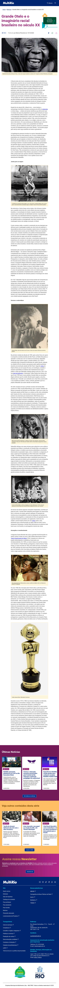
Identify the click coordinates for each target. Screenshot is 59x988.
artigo (42, 366)
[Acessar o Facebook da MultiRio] (49, 882)
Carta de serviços (8, 925)
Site (4, 888)
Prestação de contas (8, 936)
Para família (6, 907)
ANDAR (32, 891)
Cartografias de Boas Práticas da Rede (40, 894)
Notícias (9, 9)
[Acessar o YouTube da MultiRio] (40, 882)
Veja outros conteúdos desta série (20, 805)
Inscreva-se (30, 871)
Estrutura (5, 894)
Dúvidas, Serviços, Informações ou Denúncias (41, 950)
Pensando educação (8, 913)
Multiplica (33, 900)
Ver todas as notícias (29, 796)
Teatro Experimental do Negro (19, 538)
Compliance (6, 928)
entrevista (45, 109)
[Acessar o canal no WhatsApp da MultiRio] (52, 882)
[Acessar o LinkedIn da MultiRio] (55, 882)
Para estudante (7, 905)
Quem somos (6, 891)
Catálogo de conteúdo (9, 899)
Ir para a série (29, 850)
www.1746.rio (38, 957)
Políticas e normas (8, 933)
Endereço (33, 921)
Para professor (7, 902)
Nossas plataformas (36, 888)
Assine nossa (19, 859)
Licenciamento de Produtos (10, 916)
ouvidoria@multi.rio (35, 936)
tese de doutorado (18, 373)
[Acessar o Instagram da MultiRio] (43, 882)
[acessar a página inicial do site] (8, 3)
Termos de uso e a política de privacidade (14, 951)
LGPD (4, 948)
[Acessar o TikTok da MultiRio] (46, 882)
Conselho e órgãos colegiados (11, 930)
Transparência (7, 921)
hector (32, 897)
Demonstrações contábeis (10, 939)
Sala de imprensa (7, 896)
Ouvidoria (33, 933)
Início (4, 9)
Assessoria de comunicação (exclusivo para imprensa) (42, 941)
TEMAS (32, 903)
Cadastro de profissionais (10, 945)
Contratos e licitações (9, 942)
